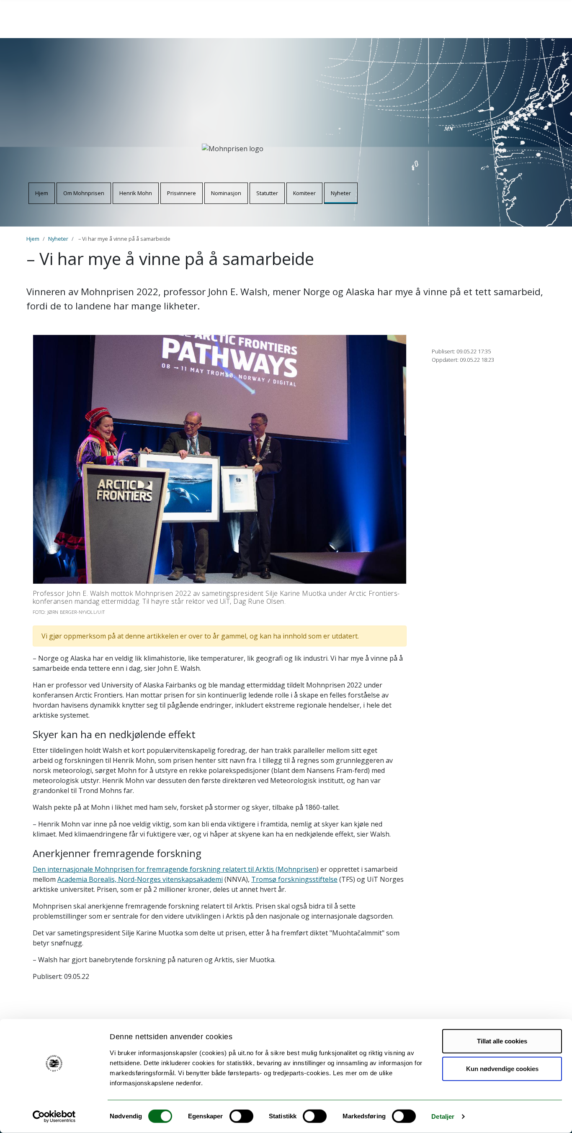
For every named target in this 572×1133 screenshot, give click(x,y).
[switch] (241, 1116)
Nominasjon (226, 193)
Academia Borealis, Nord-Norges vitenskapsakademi (140, 879)
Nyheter (341, 193)
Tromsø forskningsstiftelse (294, 879)
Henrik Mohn (135, 193)
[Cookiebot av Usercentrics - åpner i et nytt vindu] (54, 1116)
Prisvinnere (181, 193)
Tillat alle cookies (502, 1041)
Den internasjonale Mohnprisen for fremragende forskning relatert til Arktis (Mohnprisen (175, 869)
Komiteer (304, 193)
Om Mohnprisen (83, 193)
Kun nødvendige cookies (502, 1068)
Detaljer (442, 1116)
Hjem (41, 193)
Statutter (267, 193)
